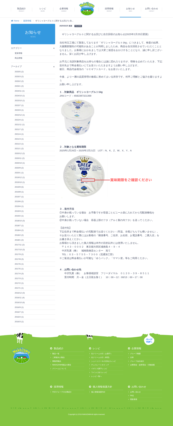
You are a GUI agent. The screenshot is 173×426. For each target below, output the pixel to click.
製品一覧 (55, 354)
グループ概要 (135, 354)
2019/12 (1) (20, 177)
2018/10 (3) (20, 221)
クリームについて (59, 369)
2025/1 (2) (19, 86)
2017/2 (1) (19, 283)
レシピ (96, 348)
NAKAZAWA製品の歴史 (61, 365)
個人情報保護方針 (102, 386)
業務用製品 (56, 361)
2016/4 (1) (19, 317)
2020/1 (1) (19, 173)
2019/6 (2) (19, 201)
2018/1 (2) (19, 240)
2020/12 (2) (20, 153)
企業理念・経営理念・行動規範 (142, 365)
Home (16, 21)
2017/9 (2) (19, 254)
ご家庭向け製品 (58, 357)
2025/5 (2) (19, 72)
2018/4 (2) (19, 230)
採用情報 (58, 386)
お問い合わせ (138, 386)
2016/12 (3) (20, 293)
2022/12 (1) (20, 115)
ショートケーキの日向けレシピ (103, 361)
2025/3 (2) (19, 76)
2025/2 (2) (19, 81)
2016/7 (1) (19, 312)
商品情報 (18, 58)
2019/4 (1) (19, 206)
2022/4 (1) (19, 120)
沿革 (132, 357)
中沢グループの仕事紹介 (62, 392)
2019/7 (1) (19, 197)
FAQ (132, 396)
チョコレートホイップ (100, 365)
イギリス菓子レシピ (99, 369)
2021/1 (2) (19, 148)
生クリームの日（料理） (101, 357)
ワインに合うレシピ (99, 372)
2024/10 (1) (20, 96)
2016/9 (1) (19, 307)
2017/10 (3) (20, 249)
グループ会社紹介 (137, 361)
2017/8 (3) (19, 259)
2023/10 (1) (20, 100)
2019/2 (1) (19, 216)
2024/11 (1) (20, 91)
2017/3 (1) (19, 278)
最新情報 (27, 21)
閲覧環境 (133, 399)
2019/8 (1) (19, 192)
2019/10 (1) (20, 182)
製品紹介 (58, 348)
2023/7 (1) (19, 105)
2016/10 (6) (20, 302)
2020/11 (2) (20, 158)
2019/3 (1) (19, 211)
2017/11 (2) (20, 245)
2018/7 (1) (19, 225)
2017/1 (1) (19, 288)
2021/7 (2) (19, 129)
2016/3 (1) (19, 322)
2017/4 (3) (19, 273)
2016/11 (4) (20, 298)
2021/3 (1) (19, 139)
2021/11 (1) (20, 124)
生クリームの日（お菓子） (101, 354)
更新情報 (18, 53)
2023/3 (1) (19, 110)
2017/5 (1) (19, 269)
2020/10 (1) (20, 163)
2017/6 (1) (19, 264)
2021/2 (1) (19, 144)
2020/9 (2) (19, 168)
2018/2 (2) (19, 235)
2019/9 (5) (19, 187)
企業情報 (136, 348)
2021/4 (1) (19, 134)
